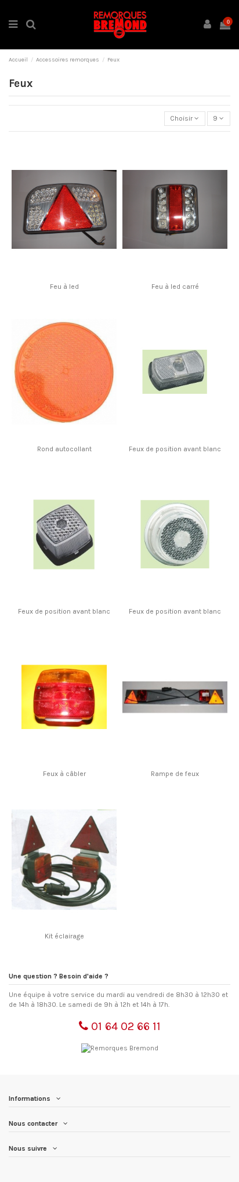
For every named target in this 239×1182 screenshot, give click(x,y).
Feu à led (64, 286)
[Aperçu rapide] (78, 274)
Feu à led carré (175, 286)
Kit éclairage (64, 936)
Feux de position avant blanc (175, 449)
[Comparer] (64, 274)
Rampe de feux (175, 774)
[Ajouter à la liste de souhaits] (50, 274)
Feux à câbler (64, 774)
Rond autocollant (64, 449)
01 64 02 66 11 (124, 1026)
